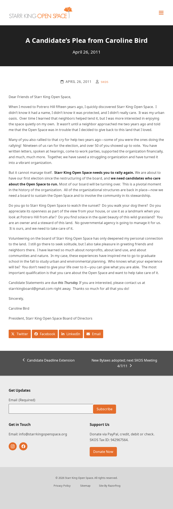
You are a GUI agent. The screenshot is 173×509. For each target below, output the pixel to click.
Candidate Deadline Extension (51, 360)
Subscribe (104, 409)
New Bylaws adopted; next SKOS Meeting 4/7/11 (124, 363)
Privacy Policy (62, 485)
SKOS (104, 82)
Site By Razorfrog (109, 485)
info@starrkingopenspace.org (43, 434)
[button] (161, 12)
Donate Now (103, 451)
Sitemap (85, 485)
